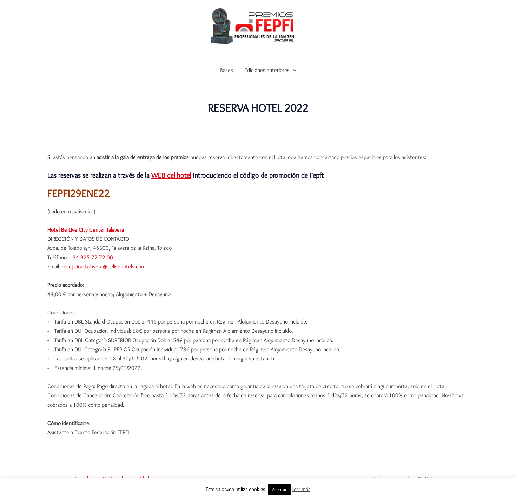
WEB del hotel (171, 175)
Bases (226, 70)
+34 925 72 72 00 (91, 257)
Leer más (301, 489)
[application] (293, 70)
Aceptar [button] (279, 489)
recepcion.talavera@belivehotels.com (103, 266)
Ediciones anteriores (267, 70)
